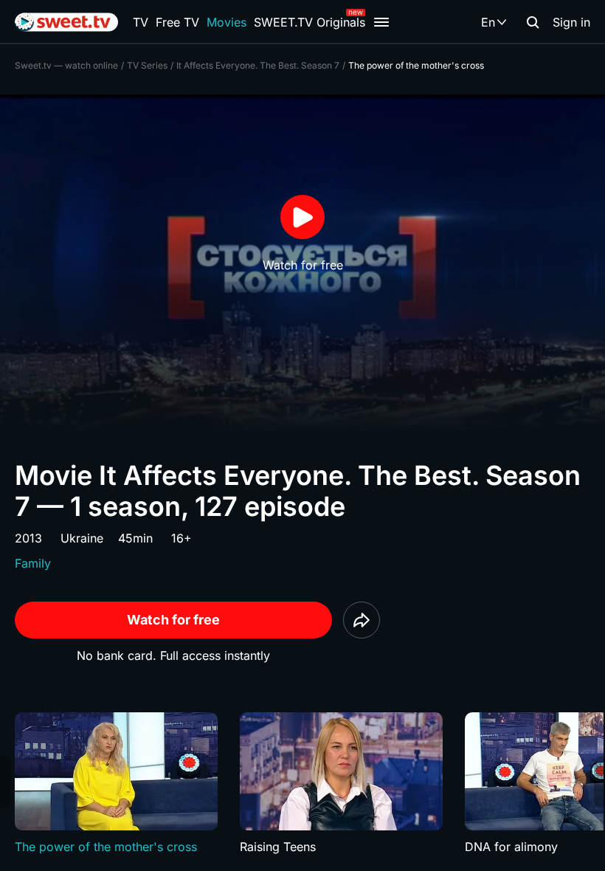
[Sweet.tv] (66, 22)
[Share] (361, 620)
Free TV (177, 22)
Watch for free (173, 619)
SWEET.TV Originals (309, 22)
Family (33, 563)
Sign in (571, 22)
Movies (226, 22)
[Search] (533, 22)
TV (140, 22)
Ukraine (81, 538)
